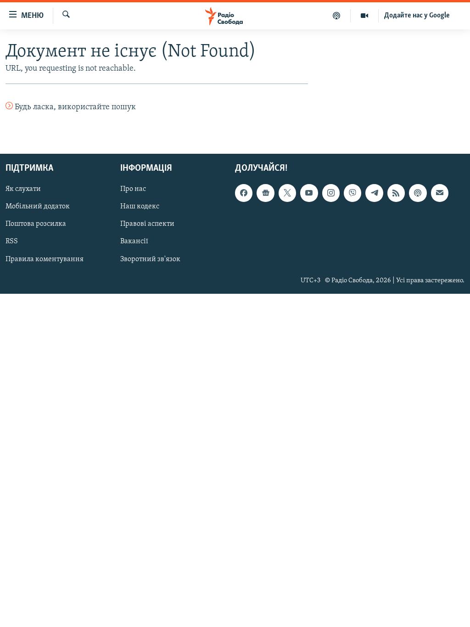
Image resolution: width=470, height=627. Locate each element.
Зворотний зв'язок (150, 259)
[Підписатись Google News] (265, 193)
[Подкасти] (337, 15)
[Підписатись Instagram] (331, 193)
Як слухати (23, 189)
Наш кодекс (139, 206)
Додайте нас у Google (417, 15)
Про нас (133, 189)
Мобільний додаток (38, 206)
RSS (12, 241)
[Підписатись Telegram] (374, 193)
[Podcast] (417, 193)
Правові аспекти (147, 224)
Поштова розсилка (36, 224)
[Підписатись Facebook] (243, 193)
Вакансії (134, 241)
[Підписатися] (439, 193)
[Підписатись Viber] (352, 193)
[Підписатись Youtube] (309, 193)
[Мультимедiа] (365, 15)
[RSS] (396, 193)
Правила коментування (45, 259)
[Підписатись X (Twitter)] (287, 193)
